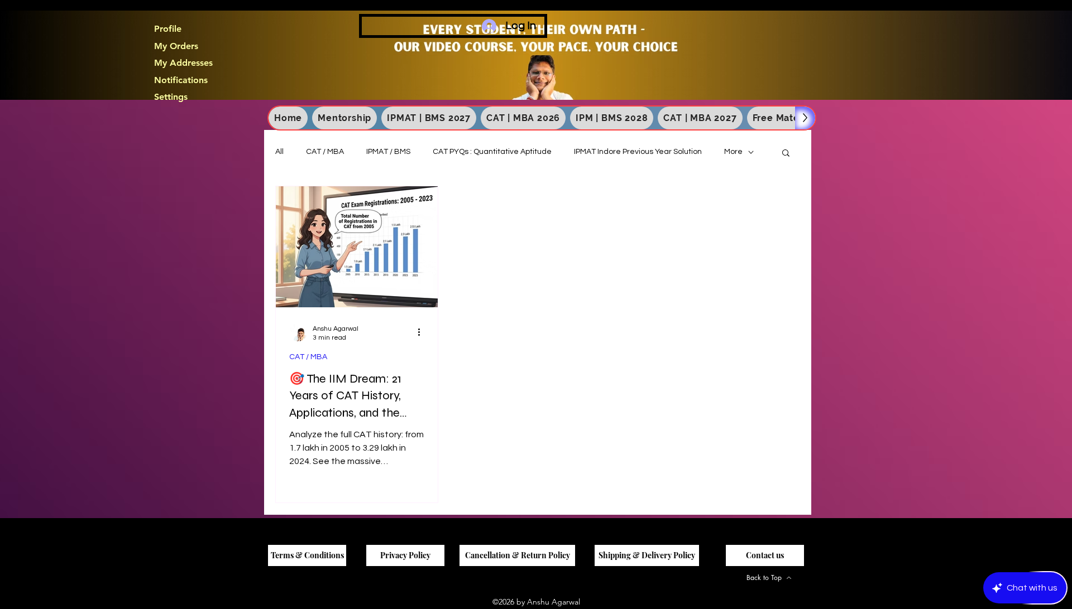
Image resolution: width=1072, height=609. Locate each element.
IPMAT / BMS (388, 152)
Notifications (181, 80)
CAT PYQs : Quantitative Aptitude (492, 152)
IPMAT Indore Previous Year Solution (638, 152)
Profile (167, 29)
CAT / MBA (325, 152)
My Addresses (183, 63)
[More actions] (422, 332)
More (733, 152)
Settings (171, 97)
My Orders (176, 46)
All (279, 152)
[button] (786, 154)
